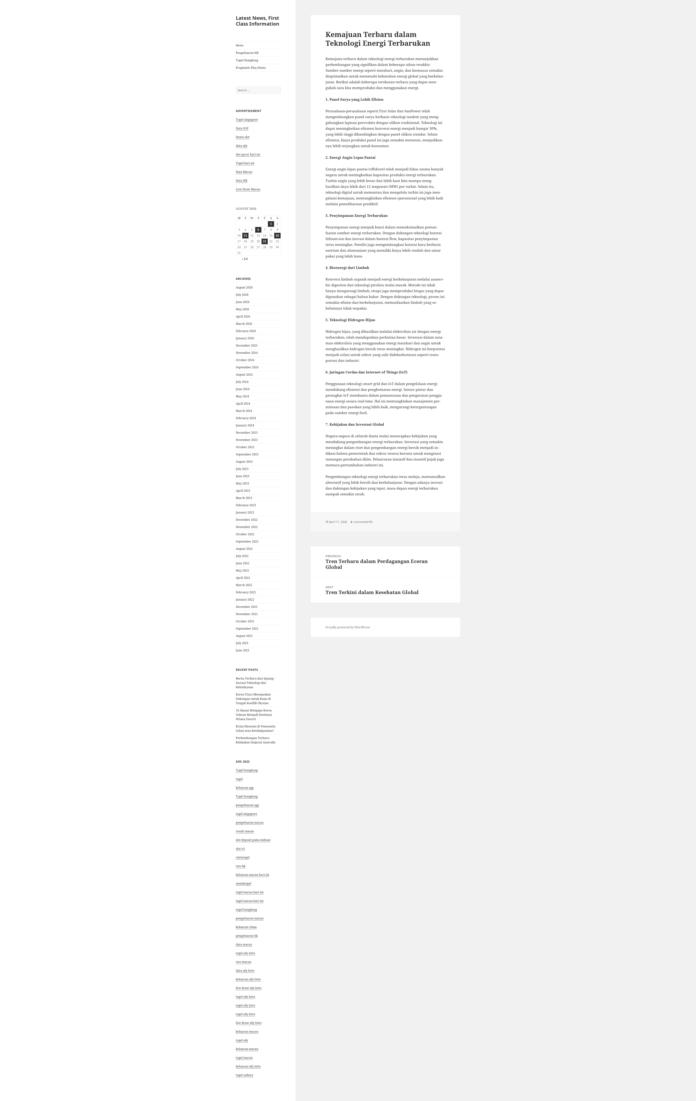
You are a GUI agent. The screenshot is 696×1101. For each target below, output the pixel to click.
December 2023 (247, 433)
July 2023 (242, 469)
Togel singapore (247, 120)
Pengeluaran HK (247, 53)
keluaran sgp (245, 788)
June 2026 (242, 302)
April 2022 (243, 578)
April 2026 (243, 316)
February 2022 (246, 592)
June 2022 (242, 563)
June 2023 (242, 476)
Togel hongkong (247, 770)
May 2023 (242, 483)
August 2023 (244, 462)
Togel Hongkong (247, 60)
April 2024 (243, 404)
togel (239, 779)
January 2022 (245, 599)
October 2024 (245, 360)
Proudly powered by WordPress (348, 627)
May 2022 (242, 570)
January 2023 (245, 512)
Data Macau (244, 172)
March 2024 (244, 411)
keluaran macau (247, 1049)
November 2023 (247, 440)
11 (245, 236)
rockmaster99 (362, 522)
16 (277, 236)
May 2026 (242, 309)
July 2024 (242, 382)
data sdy (241, 146)
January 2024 (245, 425)
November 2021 (247, 614)
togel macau (244, 1058)
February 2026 (246, 331)
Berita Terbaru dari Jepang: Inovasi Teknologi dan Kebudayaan (255, 682)
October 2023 (245, 447)
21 (264, 241)
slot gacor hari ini (248, 154)
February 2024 (246, 418)
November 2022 (247, 527)
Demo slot (243, 137)
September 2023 (247, 454)
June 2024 (242, 389)
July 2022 (242, 556)
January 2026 (245, 338)
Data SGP (242, 128)
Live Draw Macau (248, 189)
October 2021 (245, 621)
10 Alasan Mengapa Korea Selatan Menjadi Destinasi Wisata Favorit (254, 714)
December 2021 (247, 607)
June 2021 (242, 650)
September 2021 (247, 629)
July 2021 (242, 643)
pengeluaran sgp (247, 805)
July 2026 (242, 295)
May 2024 (242, 396)
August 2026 (244, 287)
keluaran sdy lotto (248, 1066)
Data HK (241, 181)
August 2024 (244, 374)
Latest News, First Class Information (257, 21)
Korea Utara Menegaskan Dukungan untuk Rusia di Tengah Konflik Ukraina (253, 698)
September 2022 (247, 541)
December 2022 (247, 520)
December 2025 (247, 345)
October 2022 (245, 534)
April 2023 (243, 491)
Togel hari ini (245, 163)
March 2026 (244, 324)
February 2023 (246, 505)
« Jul (245, 259)
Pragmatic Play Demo (251, 68)
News (239, 45)
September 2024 (247, 367)
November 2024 (247, 353)
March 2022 (244, 585)
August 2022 (244, 549)
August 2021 (244, 636)
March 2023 (244, 498)
